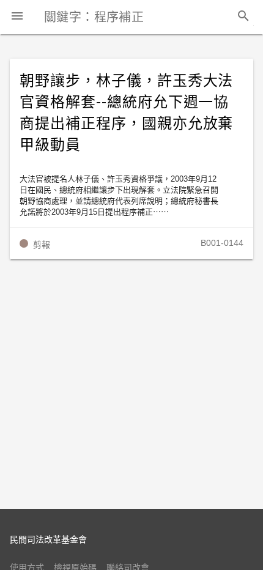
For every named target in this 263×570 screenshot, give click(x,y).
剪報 (41, 245)
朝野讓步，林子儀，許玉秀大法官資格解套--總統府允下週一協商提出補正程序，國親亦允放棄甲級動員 (126, 113)
